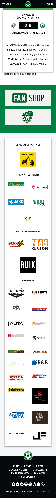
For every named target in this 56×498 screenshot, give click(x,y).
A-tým (27, 466)
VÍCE (48, 4)
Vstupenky (28, 476)
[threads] (34, 483)
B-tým (39, 466)
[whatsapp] (43, 483)
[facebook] (13, 483)
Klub (16, 466)
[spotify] (30, 483)
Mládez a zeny (18, 469)
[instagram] (26, 483)
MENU (8, 4)
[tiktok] (38, 483)
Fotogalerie (40, 469)
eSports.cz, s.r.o (45, 492)
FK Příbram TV (20, 473)
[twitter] (17, 483)
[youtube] (22, 483)
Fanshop (39, 473)
